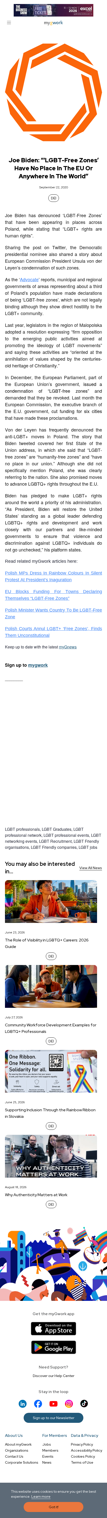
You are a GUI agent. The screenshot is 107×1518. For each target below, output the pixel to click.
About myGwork (18, 1444)
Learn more (41, 1496)
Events (48, 1456)
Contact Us (14, 1456)
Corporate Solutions (21, 1462)
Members (50, 1450)
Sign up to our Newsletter (53, 1418)
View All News (90, 868)
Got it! (53, 1507)
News (47, 1462)
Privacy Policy (82, 1444)
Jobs (46, 1444)
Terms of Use (82, 1462)
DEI (53, 198)
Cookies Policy (83, 1456)
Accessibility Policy (86, 1450)
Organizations (16, 1450)
